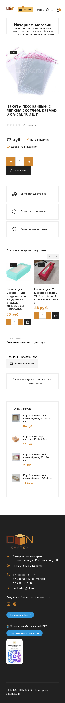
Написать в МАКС (20, 614)
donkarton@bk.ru (23, 588)
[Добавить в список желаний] (21, 146)
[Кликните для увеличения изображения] (32, 72)
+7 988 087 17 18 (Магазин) (30, 578)
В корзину (21, 170)
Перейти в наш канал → (24, 633)
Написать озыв (24, 363)
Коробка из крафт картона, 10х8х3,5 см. (35, 438)
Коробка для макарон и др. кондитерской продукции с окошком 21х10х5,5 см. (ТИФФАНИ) (16, 299)
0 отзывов (30, 125)
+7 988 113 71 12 (22, 582)
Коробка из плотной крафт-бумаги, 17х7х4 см (37, 476)
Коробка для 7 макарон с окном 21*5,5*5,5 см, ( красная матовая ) (46, 296)
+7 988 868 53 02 (24, 575)
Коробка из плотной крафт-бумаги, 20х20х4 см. (36, 418)
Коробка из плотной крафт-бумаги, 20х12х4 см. (36, 457)
